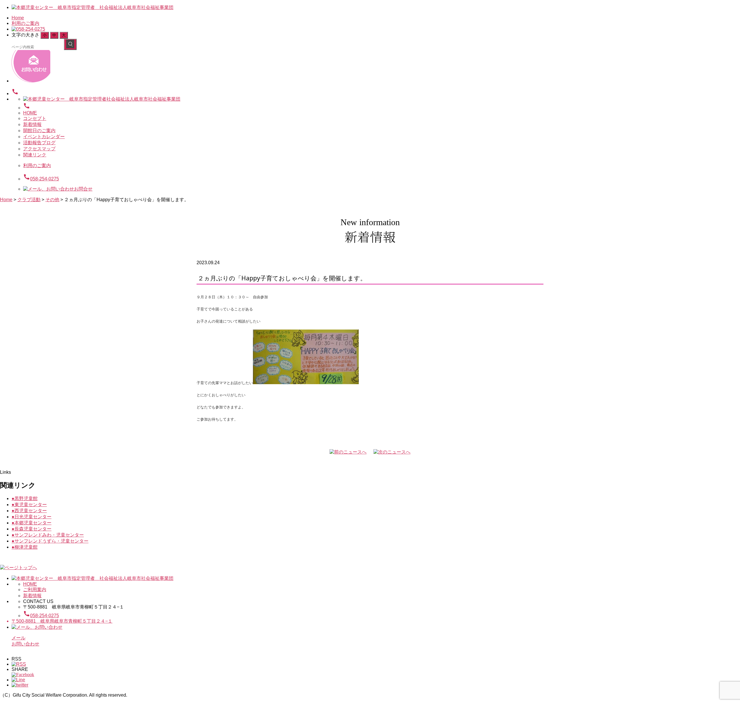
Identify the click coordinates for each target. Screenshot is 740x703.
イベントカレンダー (44, 136)
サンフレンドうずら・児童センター (50, 541)
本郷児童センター (31, 522)
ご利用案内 (34, 589)
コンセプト (34, 118)
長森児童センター (31, 528)
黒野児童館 (25, 498)
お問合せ (83, 188)
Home (18, 17)
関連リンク (34, 154)
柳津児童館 (25, 547)
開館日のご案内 (39, 130)
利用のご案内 (25, 23)
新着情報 (32, 124)
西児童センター (29, 510)
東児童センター (29, 504)
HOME (30, 112)
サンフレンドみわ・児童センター (48, 534)
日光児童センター (31, 516)
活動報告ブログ (39, 142)
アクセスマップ (39, 148)
